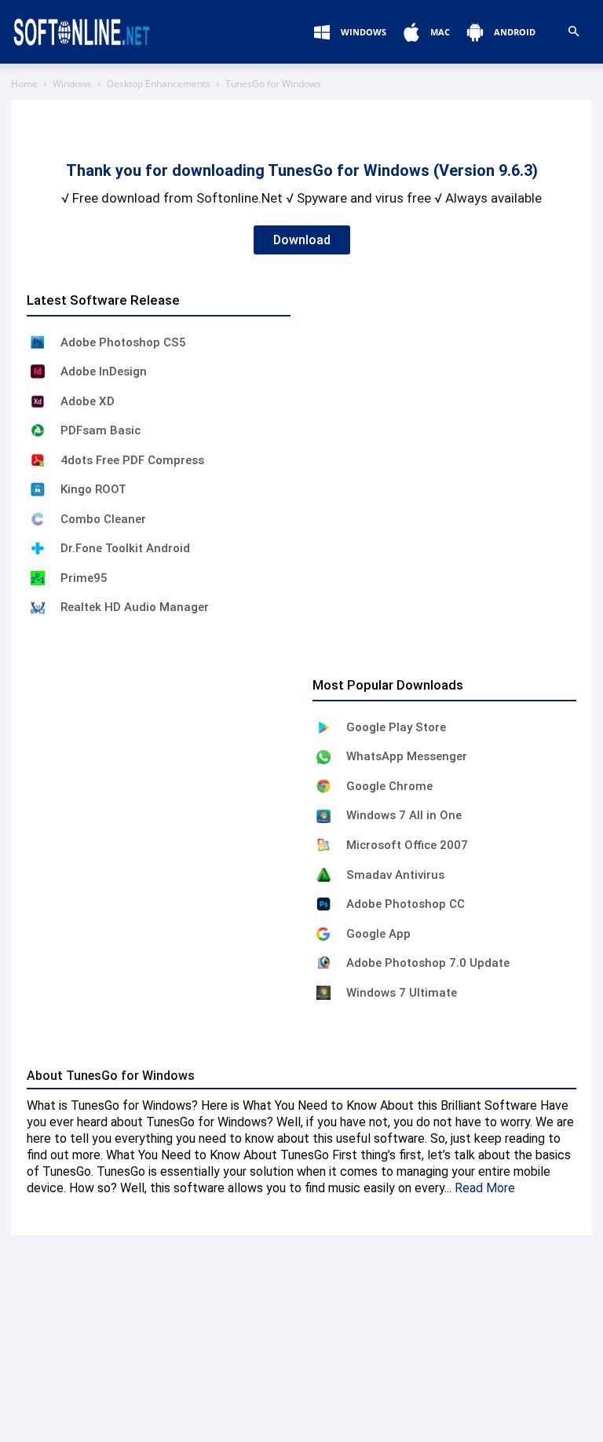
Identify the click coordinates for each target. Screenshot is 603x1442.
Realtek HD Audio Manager (134, 607)
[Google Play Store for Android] (323, 727)
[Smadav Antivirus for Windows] (323, 875)
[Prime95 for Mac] (38, 578)
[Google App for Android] (323, 934)
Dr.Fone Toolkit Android (125, 548)
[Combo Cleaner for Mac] (38, 519)
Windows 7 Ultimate (401, 993)
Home (24, 83)
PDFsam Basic (100, 430)
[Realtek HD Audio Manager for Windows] (38, 608)
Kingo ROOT (93, 489)
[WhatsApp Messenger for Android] (323, 757)
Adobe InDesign (103, 371)
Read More (485, 1187)
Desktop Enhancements (158, 83)
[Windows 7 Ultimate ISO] (323, 993)
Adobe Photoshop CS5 (123, 342)
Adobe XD (87, 401)
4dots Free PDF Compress (132, 460)
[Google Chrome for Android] (323, 786)
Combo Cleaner (103, 519)
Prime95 (84, 578)
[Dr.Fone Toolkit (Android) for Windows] (38, 548)
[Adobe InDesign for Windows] (38, 371)
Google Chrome (389, 786)
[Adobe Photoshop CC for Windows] (323, 904)
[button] (573, 31)
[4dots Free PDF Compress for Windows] (38, 460)
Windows (72, 83)
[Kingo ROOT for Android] (38, 489)
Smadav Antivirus (395, 875)
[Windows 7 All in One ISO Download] (323, 816)
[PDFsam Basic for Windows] (38, 430)
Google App (378, 934)
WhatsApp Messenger (406, 756)
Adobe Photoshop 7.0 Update (428, 963)
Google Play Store (396, 727)
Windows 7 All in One (404, 815)
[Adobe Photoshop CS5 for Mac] (38, 342)
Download (302, 239)
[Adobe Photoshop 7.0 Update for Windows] (323, 963)
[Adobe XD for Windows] (38, 401)
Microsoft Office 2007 (407, 845)
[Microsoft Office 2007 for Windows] (323, 845)
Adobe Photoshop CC (405, 904)
